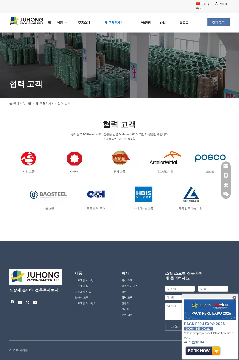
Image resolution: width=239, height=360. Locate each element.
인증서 (125, 303)
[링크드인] (20, 303)
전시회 (125, 309)
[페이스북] (12, 303)
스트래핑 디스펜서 (85, 303)
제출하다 (177, 327)
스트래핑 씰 (82, 286)
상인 (124, 292)
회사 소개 (127, 280)
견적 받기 (218, 22)
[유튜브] (35, 303)
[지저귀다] (28, 303)
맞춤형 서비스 (129, 286)
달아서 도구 (82, 297)
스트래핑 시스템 (84, 280)
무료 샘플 (127, 315)
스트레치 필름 (83, 292)
